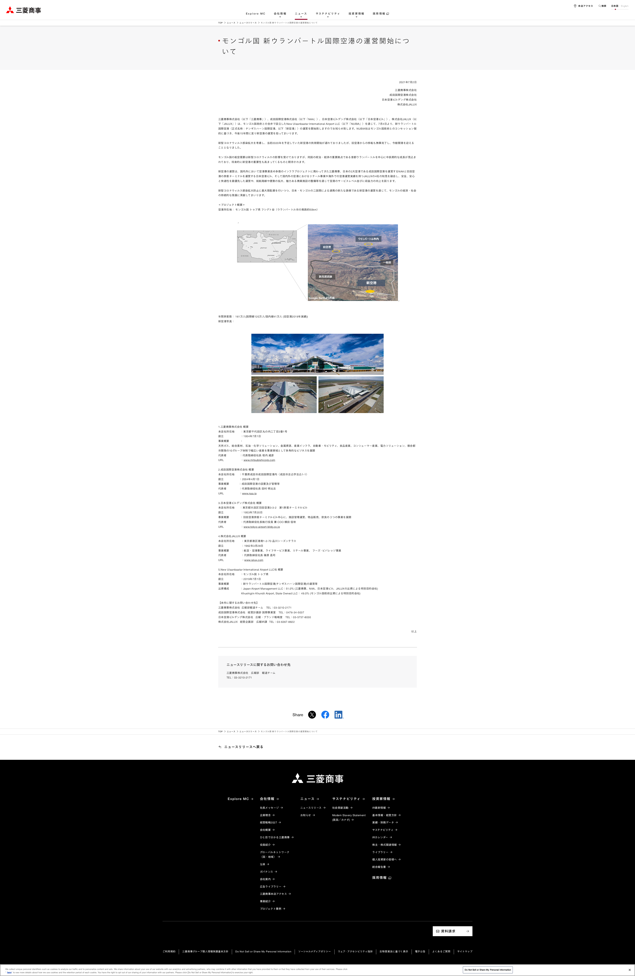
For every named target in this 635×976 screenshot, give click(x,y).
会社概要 (265, 830)
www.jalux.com (253, 560)
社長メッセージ (269, 807)
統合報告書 (379, 867)
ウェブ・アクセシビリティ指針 (355, 951)
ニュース (301, 13)
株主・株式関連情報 (384, 844)
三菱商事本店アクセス (273, 894)
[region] (317, 970)
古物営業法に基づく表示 (394, 951)
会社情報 (280, 13)
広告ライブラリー (271, 886)
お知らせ (305, 815)
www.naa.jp (249, 493)
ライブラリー (380, 852)
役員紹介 (265, 844)
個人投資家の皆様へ (384, 859)
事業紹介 (265, 901)
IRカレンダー (380, 837)
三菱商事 (23, 9)
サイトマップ (465, 951)
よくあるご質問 (441, 951)
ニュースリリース (248, 22)
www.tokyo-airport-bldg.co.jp (262, 526)
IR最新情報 (379, 807)
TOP (220, 22)
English (624, 6)
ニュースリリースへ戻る (244, 747)
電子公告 (420, 951)
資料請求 (448, 931)
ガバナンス (266, 871)
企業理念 (265, 815)
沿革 (262, 864)
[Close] (629, 970)
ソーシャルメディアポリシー (314, 951)
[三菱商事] (317, 778)
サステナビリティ (328, 13)
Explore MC (256, 13)
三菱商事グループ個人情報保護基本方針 (205, 951)
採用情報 (379, 13)
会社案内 (265, 879)
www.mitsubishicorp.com (259, 460)
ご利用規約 (169, 951)
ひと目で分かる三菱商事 (275, 837)
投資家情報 (356, 13)
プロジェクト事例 (270, 908)
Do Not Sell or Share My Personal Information (263, 951)
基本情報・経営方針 (384, 815)
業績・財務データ (383, 822)
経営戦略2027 (268, 822)
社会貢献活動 (340, 807)
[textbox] (602, 6)
